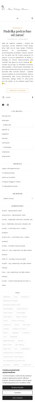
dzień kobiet (8, 313)
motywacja (20, 345)
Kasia (4, 224)
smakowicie (6, 152)
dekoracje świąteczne (11, 305)
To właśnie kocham (8, 173)
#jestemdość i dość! (15, 211)
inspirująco (17, 28)
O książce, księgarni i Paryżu (11, 182)
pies (15, 349)
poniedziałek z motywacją (13, 357)
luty (5, 337)
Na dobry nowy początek (16, 246)
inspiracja (7, 325)
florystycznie (6, 116)
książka (6, 329)
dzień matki (7, 317)
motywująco (7, 147)
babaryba (6, 297)
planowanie (25, 349)
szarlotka (27, 364)
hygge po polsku (17, 320)
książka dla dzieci (19, 329)
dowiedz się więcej (17, 90)
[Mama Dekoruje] (17, 8)
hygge (5, 320)
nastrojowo (6, 143)
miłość (21, 340)
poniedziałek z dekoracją (13, 352)
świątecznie (7, 125)
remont (16, 364)
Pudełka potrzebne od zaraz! (18, 33)
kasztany (26, 325)
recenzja (6, 364)
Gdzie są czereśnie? (8, 177)
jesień (17, 325)
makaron (13, 337)
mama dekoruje (9, 340)
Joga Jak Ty (5, 129)
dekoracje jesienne (10, 301)
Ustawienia (17, 393)
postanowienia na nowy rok (14, 360)
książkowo (5, 134)
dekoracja (25, 297)
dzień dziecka (22, 309)
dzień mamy (21, 313)
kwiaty (6, 332)
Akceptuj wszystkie (17, 387)
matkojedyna (6, 215)
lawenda (15, 332)
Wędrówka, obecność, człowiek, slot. (20, 219)
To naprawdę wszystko (10, 186)
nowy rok (7, 349)
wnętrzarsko (6, 156)
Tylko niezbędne (17, 398)
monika (8, 97)
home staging (21, 317)
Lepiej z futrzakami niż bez (11, 168)
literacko (5, 138)
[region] (17, 384)
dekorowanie (8, 309)
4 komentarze (23, 39)
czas (16, 297)
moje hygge (7, 345)
